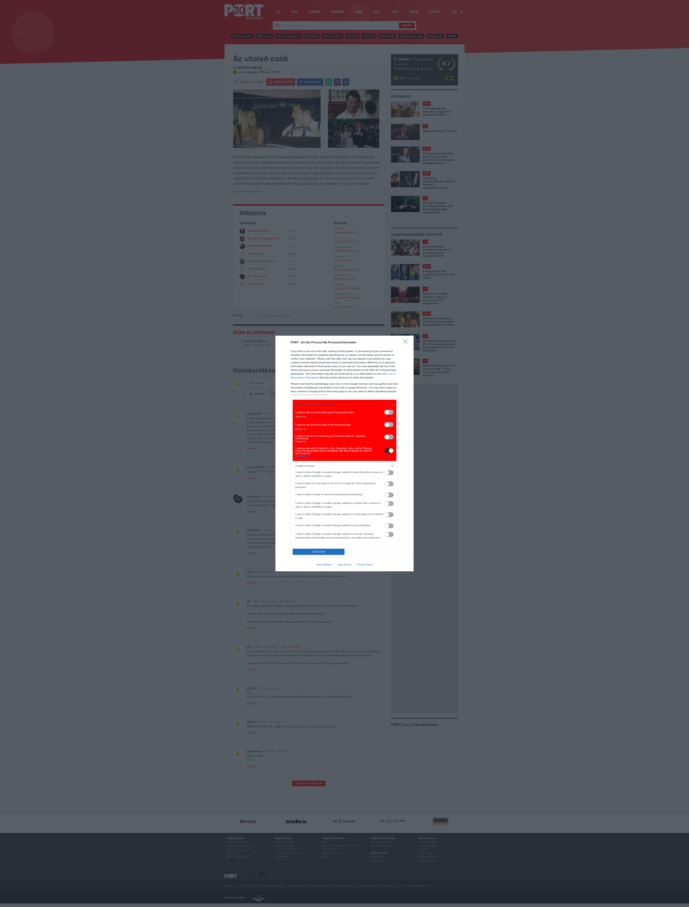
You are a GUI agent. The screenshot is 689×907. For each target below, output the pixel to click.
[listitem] (344, 404)
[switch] (389, 412)
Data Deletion (324, 564)
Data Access (344, 564)
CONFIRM (318, 552)
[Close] (406, 342)
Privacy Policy (365, 564)
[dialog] (344, 453)
